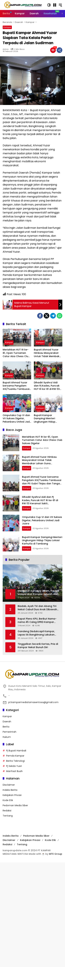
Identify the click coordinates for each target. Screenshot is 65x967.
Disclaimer (9, 784)
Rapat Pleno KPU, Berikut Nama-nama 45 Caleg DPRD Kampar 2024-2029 (37, 620)
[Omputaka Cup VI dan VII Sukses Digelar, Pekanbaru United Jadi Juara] (17, 403)
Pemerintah (9, 731)
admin (6, 49)
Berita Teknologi (15, 761)
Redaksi (7, 810)
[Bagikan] (59, 50)
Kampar (7, 27)
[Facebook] (40, 316)
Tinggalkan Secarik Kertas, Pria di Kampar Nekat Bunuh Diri (38, 645)
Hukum (7, 737)
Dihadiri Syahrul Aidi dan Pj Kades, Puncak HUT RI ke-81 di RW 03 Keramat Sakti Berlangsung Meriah (47, 386)
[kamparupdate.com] (23, 4)
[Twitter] (46, 316)
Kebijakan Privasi (12, 795)
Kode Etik (8, 800)
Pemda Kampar (15, 755)
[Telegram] (53, 316)
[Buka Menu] (55, 5)
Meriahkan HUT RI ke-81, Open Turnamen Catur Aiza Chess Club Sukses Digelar (16, 353)
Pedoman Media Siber (15, 805)
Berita (6, 726)
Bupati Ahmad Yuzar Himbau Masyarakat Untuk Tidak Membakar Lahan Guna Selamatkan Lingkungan (48, 353)
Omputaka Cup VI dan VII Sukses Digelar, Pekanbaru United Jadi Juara (16, 419)
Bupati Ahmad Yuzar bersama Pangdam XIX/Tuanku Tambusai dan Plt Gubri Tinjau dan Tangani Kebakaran (16, 386)
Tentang (8, 815)
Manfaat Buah (14, 771)
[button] (49, 5)
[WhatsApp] (59, 316)
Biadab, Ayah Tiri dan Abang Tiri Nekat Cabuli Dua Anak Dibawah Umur (37, 608)
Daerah (7, 721)
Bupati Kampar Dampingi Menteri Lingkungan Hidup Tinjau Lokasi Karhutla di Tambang (47, 419)
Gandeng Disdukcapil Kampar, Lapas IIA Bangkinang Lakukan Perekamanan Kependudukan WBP (39, 633)
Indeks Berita (10, 790)
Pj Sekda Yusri (14, 766)
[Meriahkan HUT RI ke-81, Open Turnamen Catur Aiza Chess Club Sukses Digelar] (17, 337)
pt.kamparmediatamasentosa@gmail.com (33, 702)
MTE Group (55, 854)
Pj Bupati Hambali (16, 750)
